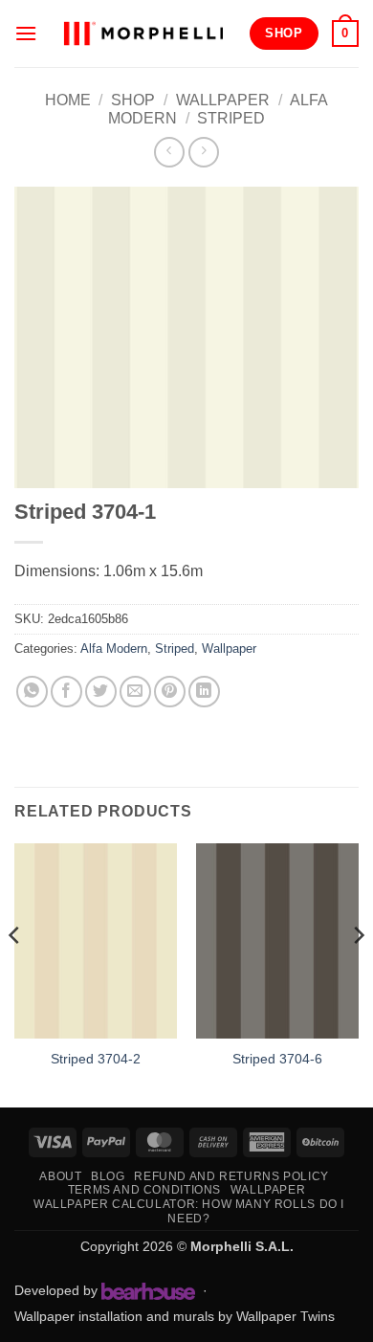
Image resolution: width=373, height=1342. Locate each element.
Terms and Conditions (144, 1190)
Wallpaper (223, 100)
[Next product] (169, 152)
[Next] (357, 974)
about (60, 1176)
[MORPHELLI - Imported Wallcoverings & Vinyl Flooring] (143, 33)
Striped (231, 118)
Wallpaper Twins (285, 1316)
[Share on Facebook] (66, 691)
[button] (25, 33)
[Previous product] (203, 152)
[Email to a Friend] (135, 691)
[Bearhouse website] (148, 1291)
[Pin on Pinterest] (170, 691)
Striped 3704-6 (277, 1059)
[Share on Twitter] (101, 691)
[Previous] (15, 974)
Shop (133, 100)
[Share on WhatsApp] (32, 691)
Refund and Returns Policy (231, 1176)
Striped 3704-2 (96, 1059)
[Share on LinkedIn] (204, 691)
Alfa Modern (113, 648)
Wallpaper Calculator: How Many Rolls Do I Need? (188, 1211)
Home (68, 100)
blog (107, 1176)
